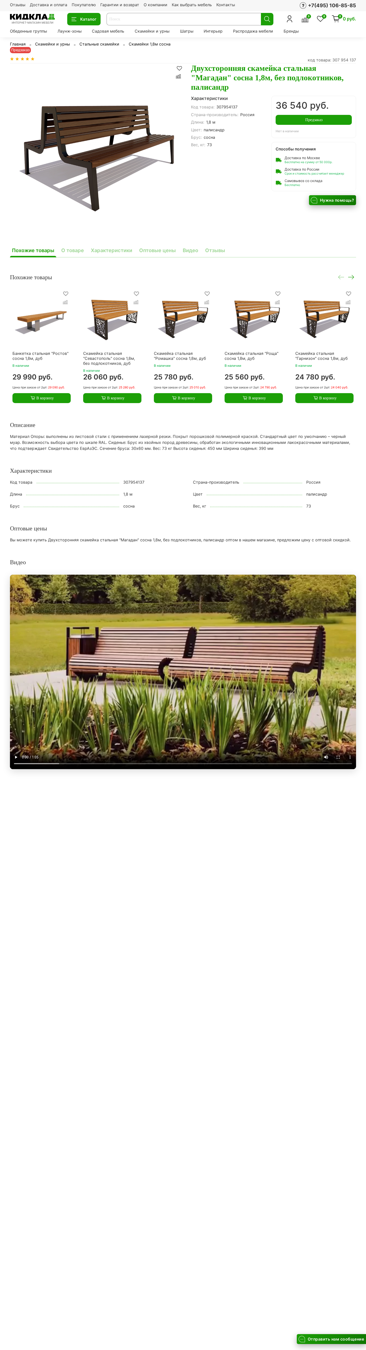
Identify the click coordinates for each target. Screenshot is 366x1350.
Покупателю (84, 4)
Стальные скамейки (99, 44)
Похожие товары (33, 250)
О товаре (72, 250)
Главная (18, 44)
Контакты (225, 4)
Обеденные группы (28, 31)
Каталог (88, 19)
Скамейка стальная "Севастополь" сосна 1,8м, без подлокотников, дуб (109, 358)
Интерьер (213, 31)
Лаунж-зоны (70, 31)
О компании (155, 4)
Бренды (291, 31)
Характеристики (111, 250)
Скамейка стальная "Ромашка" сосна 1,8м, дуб (180, 356)
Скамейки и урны (152, 31)
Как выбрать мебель (192, 4)
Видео (190, 250)
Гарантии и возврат (119, 4)
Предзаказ (313, 120)
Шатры (186, 31)
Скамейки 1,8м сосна (150, 44)
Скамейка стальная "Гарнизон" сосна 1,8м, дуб (321, 356)
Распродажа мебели (253, 31)
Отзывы (17, 4)
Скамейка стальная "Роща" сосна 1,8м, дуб (251, 356)
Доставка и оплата (48, 4)
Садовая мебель (108, 31)
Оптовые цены (157, 250)
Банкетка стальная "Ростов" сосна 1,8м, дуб (40, 356)
